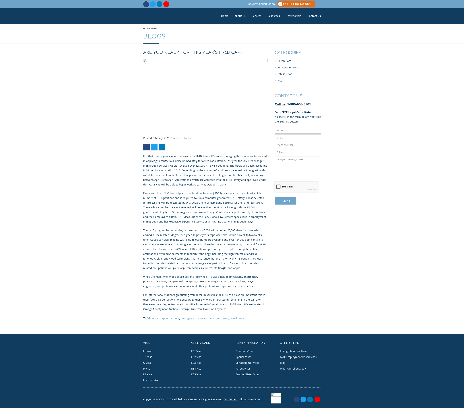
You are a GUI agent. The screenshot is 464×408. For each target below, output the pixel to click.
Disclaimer (230, 399)
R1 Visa (147, 374)
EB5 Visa (196, 374)
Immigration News (288, 67)
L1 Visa (147, 351)
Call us (296, 4)
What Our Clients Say (293, 368)
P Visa (146, 368)
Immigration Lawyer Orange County (205, 318)
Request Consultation (261, 4)
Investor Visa (151, 380)
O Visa (147, 362)
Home (146, 28)
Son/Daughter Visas (247, 362)
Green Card (284, 61)
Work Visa (237, 318)
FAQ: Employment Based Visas (298, 357)
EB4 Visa (196, 368)
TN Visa (147, 357)
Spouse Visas (243, 357)
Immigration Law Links (293, 351)
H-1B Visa (172, 318)
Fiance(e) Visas (244, 351)
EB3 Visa (196, 362)
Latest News (183, 138)
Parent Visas (243, 368)
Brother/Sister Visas (248, 374)
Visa (279, 80)
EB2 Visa (196, 357)
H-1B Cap (158, 318)
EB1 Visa (196, 351)
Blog (154, 28)
